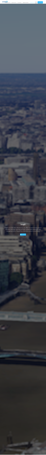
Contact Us (24, 234)
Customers (19, 2)
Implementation (25, 2)
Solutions (7, 2)
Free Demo (40, 2)
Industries (13, 2)
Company (31, 2)
